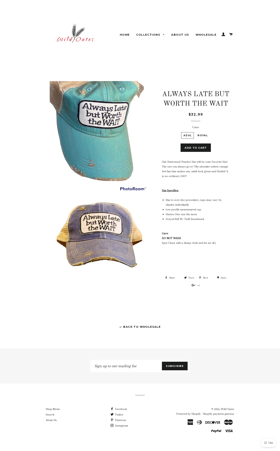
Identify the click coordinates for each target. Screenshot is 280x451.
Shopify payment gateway (218, 414)
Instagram (121, 425)
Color (195, 127)
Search (50, 414)
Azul (187, 135)
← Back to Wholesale (140, 327)
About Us (180, 34)
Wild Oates (227, 409)
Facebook (120, 409)
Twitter (118, 414)
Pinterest (120, 420)
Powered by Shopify (188, 414)
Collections (148, 34)
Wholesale (206, 34)
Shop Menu (53, 409)
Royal (203, 135)
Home (125, 34)
